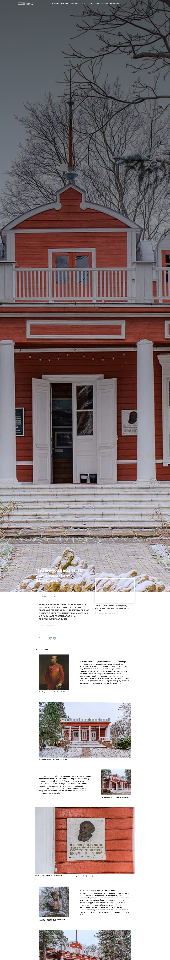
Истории (96, 3)
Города (77, 3)
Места (84, 3)
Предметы (104, 3)
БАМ (117, 3)
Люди (90, 3)
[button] (78, 876)
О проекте (64, 3)
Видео (112, 3)
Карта (71, 3)
